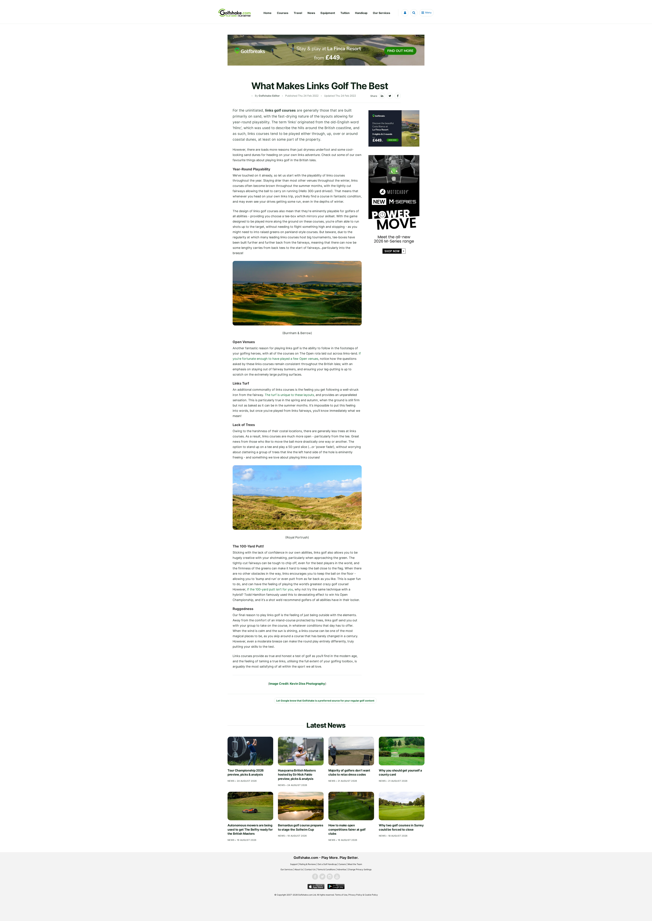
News (311, 13)
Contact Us (310, 869)
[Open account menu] (405, 12)
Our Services (381, 13)
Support (294, 864)
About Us (298, 869)
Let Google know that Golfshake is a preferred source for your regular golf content (325, 700)
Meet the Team (355, 864)
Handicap (361, 13)
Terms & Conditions (326, 869)
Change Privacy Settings (360, 869)
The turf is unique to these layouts (289, 395)
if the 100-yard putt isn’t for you (270, 589)
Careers (342, 864)
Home (267, 13)
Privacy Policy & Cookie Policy (363, 894)
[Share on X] (390, 96)
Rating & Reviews (307, 864)
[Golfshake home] (234, 12)
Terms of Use (341, 894)
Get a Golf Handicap (327, 864)
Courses (282, 13)
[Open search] (414, 12)
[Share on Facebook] (398, 96)
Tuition (345, 13)
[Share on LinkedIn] (382, 96)
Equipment (328, 13)
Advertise (341, 869)
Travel (298, 13)
